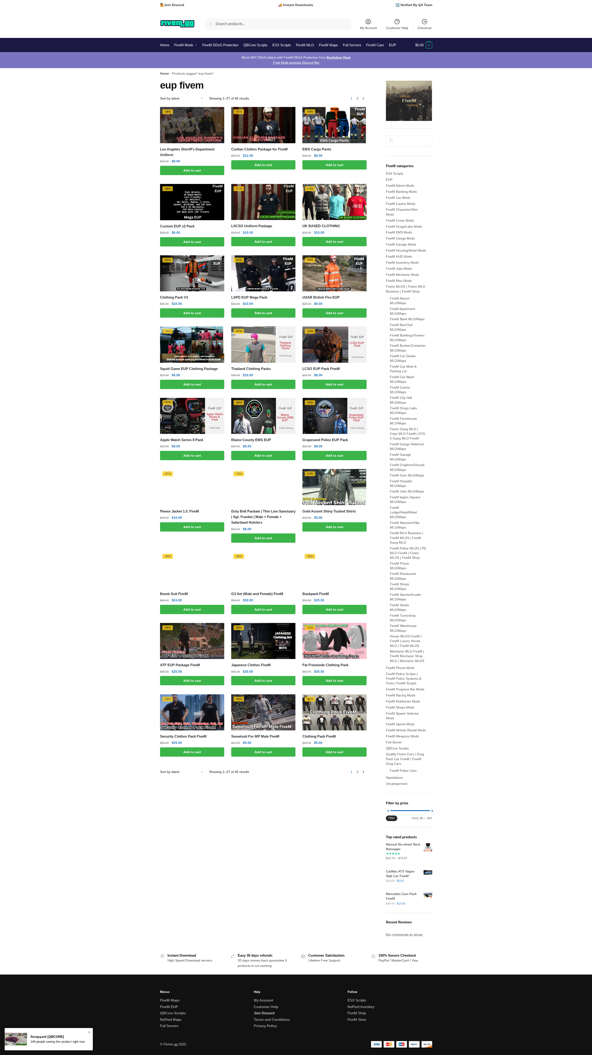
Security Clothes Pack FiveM (183, 736)
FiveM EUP (169, 1007)
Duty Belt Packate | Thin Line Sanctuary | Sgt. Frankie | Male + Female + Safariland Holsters (263, 517)
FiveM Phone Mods (400, 668)
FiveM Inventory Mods (402, 262)
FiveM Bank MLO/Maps (407, 319)
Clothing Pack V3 (174, 297)
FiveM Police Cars (403, 770)
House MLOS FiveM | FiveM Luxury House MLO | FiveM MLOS (405, 641)
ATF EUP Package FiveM (180, 665)
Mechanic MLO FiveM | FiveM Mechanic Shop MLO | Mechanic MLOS (407, 656)
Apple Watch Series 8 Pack (181, 440)
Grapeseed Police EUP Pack (325, 440)
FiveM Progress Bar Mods (405, 689)
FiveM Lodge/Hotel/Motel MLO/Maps (403, 512)
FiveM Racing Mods (400, 695)
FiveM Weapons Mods (402, 736)
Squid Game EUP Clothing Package (189, 369)
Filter (391, 818)
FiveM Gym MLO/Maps (407, 475)
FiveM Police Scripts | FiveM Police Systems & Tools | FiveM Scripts (403, 678)
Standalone (394, 777)
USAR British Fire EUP (321, 297)
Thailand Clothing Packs (251, 369)
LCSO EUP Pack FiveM (321, 369)
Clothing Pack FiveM (319, 736)
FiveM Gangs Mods (400, 238)
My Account (368, 28)
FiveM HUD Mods (399, 256)
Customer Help (397, 28)
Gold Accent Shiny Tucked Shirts (329, 511)
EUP (389, 179)
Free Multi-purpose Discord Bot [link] (296, 62)
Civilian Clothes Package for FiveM (259, 149)
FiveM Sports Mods (400, 724)
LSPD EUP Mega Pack (249, 297)
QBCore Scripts (397, 748)
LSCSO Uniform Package (251, 226)
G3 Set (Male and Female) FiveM (257, 594)
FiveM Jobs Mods (399, 268)
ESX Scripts (394, 173)
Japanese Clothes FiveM (251, 665)
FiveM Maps (170, 1000)
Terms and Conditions (272, 1020)
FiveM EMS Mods (399, 232)
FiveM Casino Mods (400, 204)
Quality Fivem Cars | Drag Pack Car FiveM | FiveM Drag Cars (405, 758)
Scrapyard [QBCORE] (47, 1036)
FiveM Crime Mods (400, 220)
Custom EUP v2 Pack (177, 226)
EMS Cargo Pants (316, 149)
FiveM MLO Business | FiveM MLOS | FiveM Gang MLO (406, 537)
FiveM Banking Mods (401, 191)
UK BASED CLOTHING (321, 226)
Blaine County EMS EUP (251, 440)
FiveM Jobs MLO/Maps (407, 491)
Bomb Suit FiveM (174, 594)
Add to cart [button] (192, 170)
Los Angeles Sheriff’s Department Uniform (187, 152)
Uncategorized (396, 783)
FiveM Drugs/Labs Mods (404, 226)
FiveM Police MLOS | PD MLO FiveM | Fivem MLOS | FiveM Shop (408, 553)
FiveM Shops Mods (400, 707)
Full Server (394, 742)
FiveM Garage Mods (401, 244)
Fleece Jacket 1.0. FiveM (179, 511)
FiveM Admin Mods (400, 185)
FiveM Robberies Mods (403, 701)
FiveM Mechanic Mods (402, 274)
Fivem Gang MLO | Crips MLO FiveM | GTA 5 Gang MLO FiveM (407, 433)
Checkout (424, 28)
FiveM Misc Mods (399, 281)
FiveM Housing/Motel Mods (406, 250)
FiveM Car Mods (398, 198)
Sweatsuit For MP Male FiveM (255, 736)
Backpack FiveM (315, 594)
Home (164, 73)
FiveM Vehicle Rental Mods (406, 730)
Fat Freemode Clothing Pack (325, 665)
